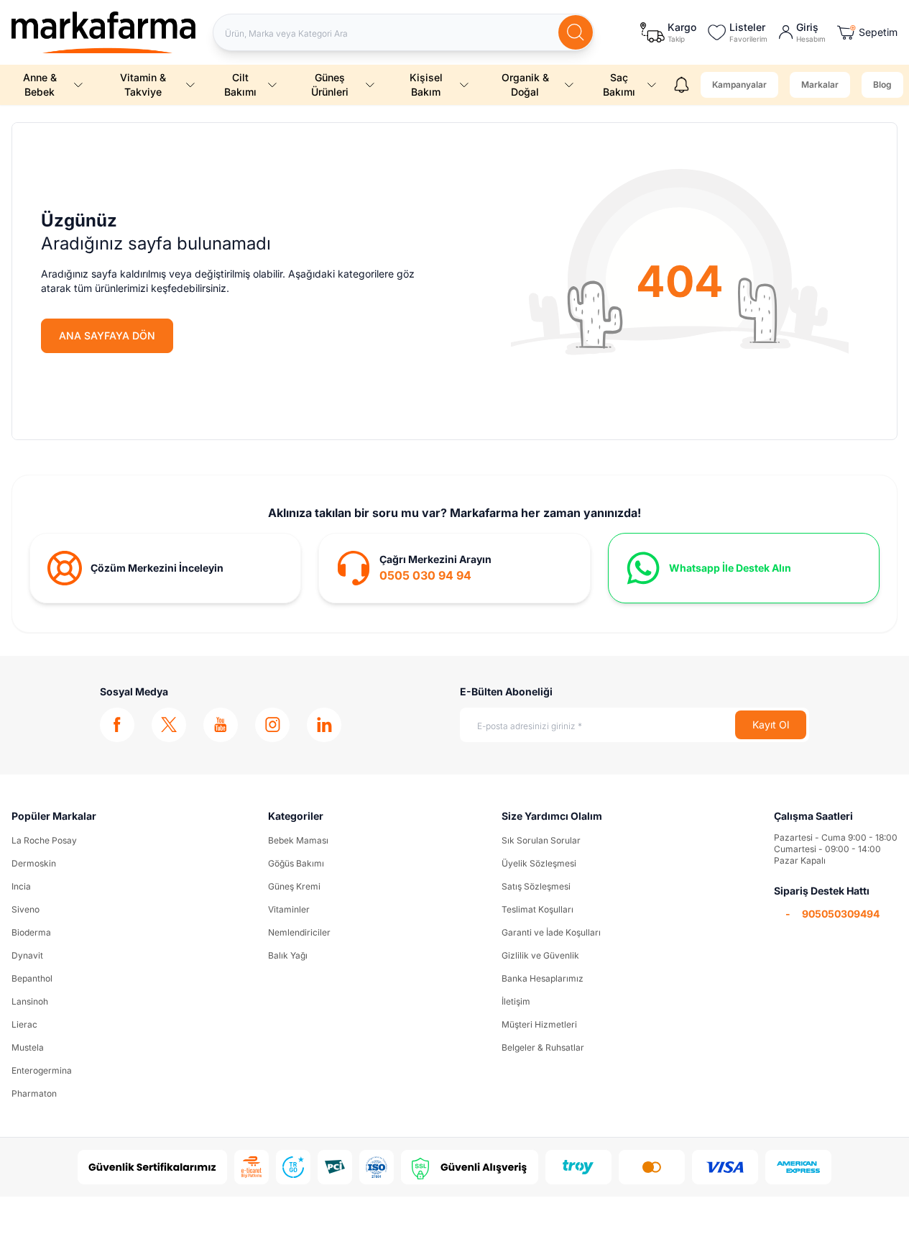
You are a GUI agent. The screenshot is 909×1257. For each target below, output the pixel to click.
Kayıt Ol (770, 724)
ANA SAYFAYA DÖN (107, 335)
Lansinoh (29, 1001)
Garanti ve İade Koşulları (551, 932)
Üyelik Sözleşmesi (539, 863)
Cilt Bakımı (240, 84)
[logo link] (103, 32)
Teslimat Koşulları (537, 909)
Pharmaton (34, 1093)
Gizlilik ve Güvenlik (540, 955)
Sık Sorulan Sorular (541, 840)
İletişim (516, 1001)
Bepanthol (31, 978)
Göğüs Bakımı (296, 863)
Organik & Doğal (525, 84)
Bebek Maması (298, 840)
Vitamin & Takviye (143, 84)
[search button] (575, 32)
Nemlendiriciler (299, 932)
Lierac (24, 1024)
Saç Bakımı (619, 84)
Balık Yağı (288, 955)
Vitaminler (289, 909)
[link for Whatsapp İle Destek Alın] (744, 568)
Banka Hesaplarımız (542, 978)
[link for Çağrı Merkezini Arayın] (454, 568)
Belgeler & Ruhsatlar (543, 1047)
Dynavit (27, 955)
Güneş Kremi (294, 886)
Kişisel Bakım (426, 84)
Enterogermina (41, 1070)
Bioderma (31, 932)
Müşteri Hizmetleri (539, 1024)
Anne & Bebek (40, 84)
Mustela (27, 1047)
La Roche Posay (44, 840)
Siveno (25, 909)
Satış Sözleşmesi (536, 886)
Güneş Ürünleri (330, 84)
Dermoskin (33, 863)
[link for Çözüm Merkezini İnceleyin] (165, 568)
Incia (21, 886)
